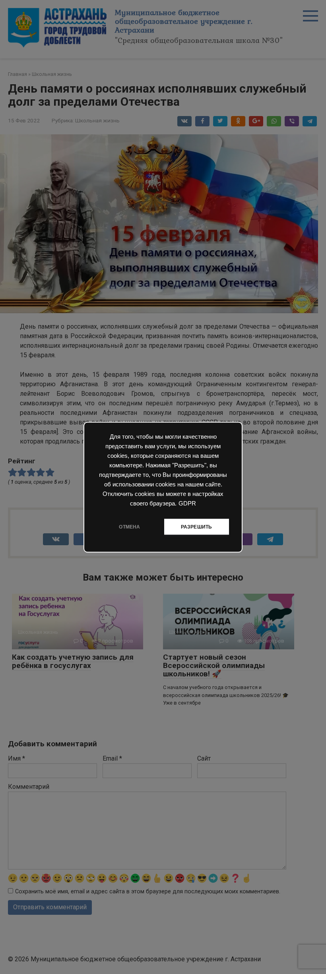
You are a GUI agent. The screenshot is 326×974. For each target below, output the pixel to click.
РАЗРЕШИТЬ (196, 526)
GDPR (187, 503)
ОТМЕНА (129, 526)
